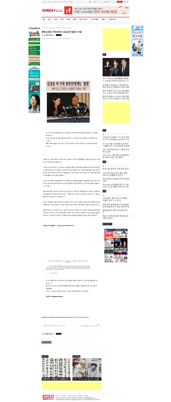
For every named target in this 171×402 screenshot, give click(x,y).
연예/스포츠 (83, 19)
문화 (74, 19)
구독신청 (70, 2)
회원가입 (126, 1)
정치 (49, 19)
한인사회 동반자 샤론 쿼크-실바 (116, 169)
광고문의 (50, 2)
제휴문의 (65, 2)
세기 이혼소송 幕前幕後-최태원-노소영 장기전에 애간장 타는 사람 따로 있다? (116, 80)
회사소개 (44, 2)
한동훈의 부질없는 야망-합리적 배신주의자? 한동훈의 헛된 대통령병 (116, 87)
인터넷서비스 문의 (57, 2)
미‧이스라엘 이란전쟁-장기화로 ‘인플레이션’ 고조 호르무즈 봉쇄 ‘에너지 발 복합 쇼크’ (116, 146)
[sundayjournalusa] (52, 10)
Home (43, 27)
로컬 (68, 19)
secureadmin (67, 38)
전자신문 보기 (107, 224)
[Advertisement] (74, 386)
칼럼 (103, 19)
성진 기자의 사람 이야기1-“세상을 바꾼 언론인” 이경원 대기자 (87, 379)
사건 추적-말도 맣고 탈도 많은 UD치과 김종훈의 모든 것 (115, 174)
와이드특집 (94, 19)
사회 (62, 19)
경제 (55, 19)
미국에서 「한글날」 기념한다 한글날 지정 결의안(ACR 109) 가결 (57, 379)
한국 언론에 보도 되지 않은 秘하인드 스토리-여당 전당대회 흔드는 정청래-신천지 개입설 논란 (116, 93)
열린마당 (112, 19)
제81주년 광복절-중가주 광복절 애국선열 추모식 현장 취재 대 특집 (116, 206)
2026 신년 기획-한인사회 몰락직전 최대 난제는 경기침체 (116, 156)
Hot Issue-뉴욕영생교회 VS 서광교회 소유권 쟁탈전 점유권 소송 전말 (116, 186)
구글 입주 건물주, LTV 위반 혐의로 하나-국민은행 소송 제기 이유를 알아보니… (116, 139)
